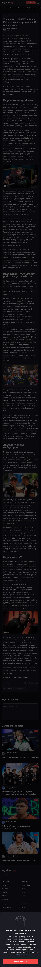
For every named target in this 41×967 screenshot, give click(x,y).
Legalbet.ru (21, 955)
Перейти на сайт (21, 961)
